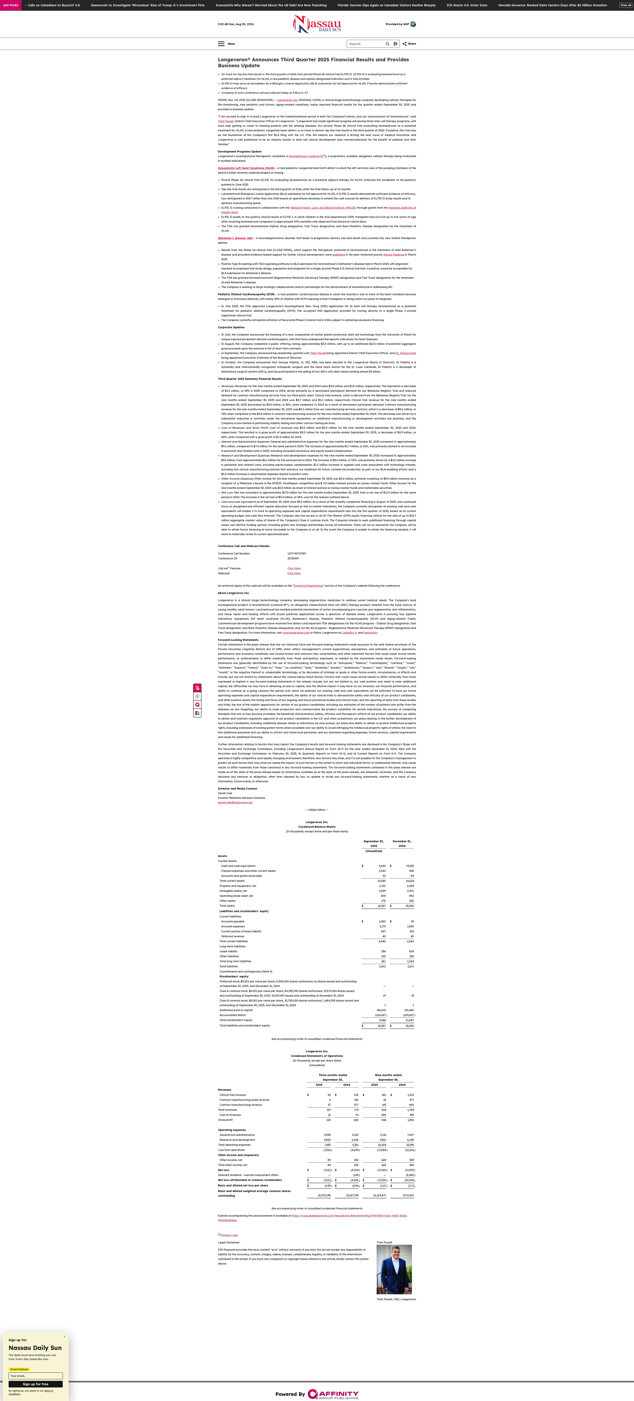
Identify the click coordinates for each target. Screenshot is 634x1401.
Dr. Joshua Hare (405, 353)
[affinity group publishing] (197, 704)
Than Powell (225, 121)
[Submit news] (197, 688)
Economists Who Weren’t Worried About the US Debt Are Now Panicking (271, 5)
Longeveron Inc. (287, 100)
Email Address (19, 1369)
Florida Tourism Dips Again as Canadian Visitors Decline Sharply (387, 5)
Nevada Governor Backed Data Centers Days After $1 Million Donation (552, 5)
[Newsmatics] (197, 713)
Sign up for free (35, 1384)
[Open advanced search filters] (395, 44)
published (339, 254)
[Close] (64, 1336)
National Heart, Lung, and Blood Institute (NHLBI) (323, 207)
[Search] (387, 44)
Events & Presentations (308, 585)
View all (626, 5)
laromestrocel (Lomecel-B (305, 156)
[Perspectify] (197, 696)
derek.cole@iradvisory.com (235, 802)
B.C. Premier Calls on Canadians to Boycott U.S (44, 5)
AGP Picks (10, 5)
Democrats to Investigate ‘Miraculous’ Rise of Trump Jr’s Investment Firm (148, 5)
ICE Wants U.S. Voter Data (467, 5)
